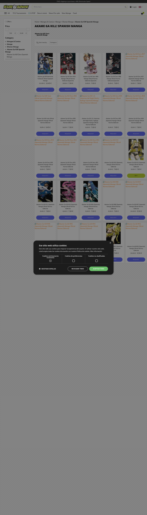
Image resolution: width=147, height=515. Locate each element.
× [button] (110, 243)
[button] (47, 269)
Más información (96, 251)
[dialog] (73, 257)
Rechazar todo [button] (78, 269)
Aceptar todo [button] (98, 269)
